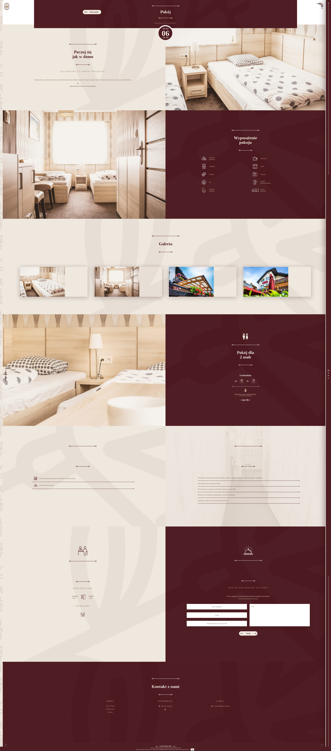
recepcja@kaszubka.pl (222, 706)
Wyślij (248, 633)
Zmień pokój (94, 12)
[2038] (277, 282)
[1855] (128, 282)
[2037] (203, 282)
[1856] (54, 282)
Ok (192, 749)
